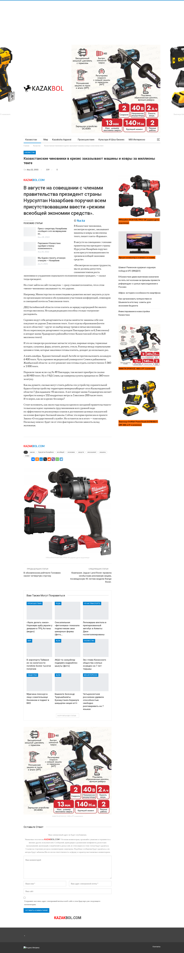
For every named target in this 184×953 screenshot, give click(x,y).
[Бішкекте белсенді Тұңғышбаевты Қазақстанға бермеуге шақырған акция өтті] (67, 682)
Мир (45, 139)
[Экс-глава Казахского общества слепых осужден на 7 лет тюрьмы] (96, 648)
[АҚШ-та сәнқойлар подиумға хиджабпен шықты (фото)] (67, 648)
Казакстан (31, 139)
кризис (32, 452)
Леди (58, 603)
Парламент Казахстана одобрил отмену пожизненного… (49, 246)
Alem (58, 641)
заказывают (91, 452)
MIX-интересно (137, 139)
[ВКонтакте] (33, 459)
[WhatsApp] (57, 459)
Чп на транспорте (92, 603)
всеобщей (60, 452)
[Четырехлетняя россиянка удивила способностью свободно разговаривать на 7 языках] (96, 682)
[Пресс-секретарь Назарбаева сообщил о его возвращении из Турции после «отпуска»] (30, 231)
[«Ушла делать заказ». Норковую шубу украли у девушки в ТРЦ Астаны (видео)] (39, 611)
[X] (45, 459)
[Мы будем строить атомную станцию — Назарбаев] (30, 261)
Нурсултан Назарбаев (46, 452)
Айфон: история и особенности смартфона (139, 293)
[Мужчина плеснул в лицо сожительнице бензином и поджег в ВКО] (39, 682)
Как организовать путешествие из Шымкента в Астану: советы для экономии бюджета (135, 302)
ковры (27, 456)
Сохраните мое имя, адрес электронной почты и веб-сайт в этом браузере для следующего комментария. (62, 902)
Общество (32, 675)
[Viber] (53, 459)
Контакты (156, 947)
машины (103, 452)
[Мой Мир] (41, 459)
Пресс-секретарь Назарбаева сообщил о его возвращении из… (52, 231)
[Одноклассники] (37, 459)
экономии (71, 452)
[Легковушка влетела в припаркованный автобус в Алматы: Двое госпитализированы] (96, 611)
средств (81, 452)
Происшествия (86, 139)
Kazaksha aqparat (61, 139)
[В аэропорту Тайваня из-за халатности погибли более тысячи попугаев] (39, 648)
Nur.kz (81, 220)
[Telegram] (61, 459)
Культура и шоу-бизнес (111, 139)
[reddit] (49, 459)
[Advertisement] (86, 20)
